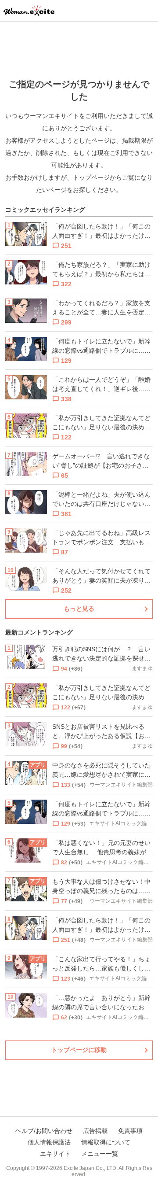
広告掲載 (95, 1130)
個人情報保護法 (49, 1142)
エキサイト (55, 1153)
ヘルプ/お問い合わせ (43, 1130)
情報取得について (105, 1142)
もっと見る (79, 608)
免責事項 (130, 1130)
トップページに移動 (79, 1049)
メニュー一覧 (99, 1153)
